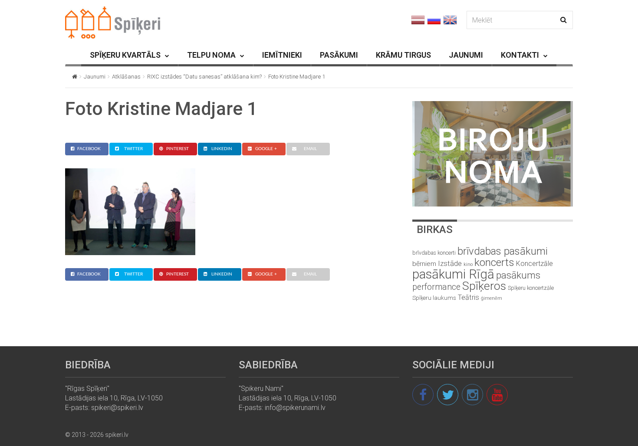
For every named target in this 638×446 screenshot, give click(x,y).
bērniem (424, 264)
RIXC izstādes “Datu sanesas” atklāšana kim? (204, 76)
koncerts (494, 262)
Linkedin (221, 149)
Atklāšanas (126, 76)
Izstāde (450, 263)
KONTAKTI (520, 54)
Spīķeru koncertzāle (531, 288)
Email (310, 149)
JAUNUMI (466, 54)
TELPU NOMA (211, 54)
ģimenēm (491, 298)
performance (436, 287)
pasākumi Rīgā (453, 274)
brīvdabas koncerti (434, 253)
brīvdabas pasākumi (502, 251)
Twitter (133, 149)
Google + (266, 149)
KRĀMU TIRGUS (403, 54)
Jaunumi (94, 76)
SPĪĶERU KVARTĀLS (125, 54)
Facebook (89, 149)
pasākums (518, 275)
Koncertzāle (534, 263)
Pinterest (177, 149)
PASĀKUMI (339, 54)
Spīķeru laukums (434, 298)
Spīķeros (484, 285)
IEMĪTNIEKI (282, 54)
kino (468, 264)
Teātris (468, 297)
